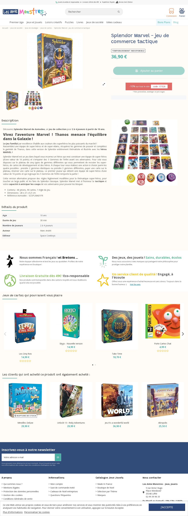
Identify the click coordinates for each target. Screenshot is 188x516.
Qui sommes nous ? (12, 484)
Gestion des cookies (13, 495)
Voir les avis (135, 284)
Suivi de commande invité (62, 487)
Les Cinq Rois (25, 353)
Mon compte (56, 484)
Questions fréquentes (60, 495)
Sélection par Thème (107, 491)
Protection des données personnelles (21, 491)
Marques (101, 495)
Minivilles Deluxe (25, 422)
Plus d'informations (13, 512)
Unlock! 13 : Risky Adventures (71, 422)
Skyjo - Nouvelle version (71, 343)
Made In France (104, 484)
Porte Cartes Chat (162, 343)
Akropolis (162, 422)
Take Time (117, 353)
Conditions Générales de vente (17, 498)
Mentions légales (11, 487)
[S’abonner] (58, 457)
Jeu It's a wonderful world (117, 422)
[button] (92, 364)
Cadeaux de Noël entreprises (64, 491)
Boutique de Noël (105, 487)
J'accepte (167, 507)
